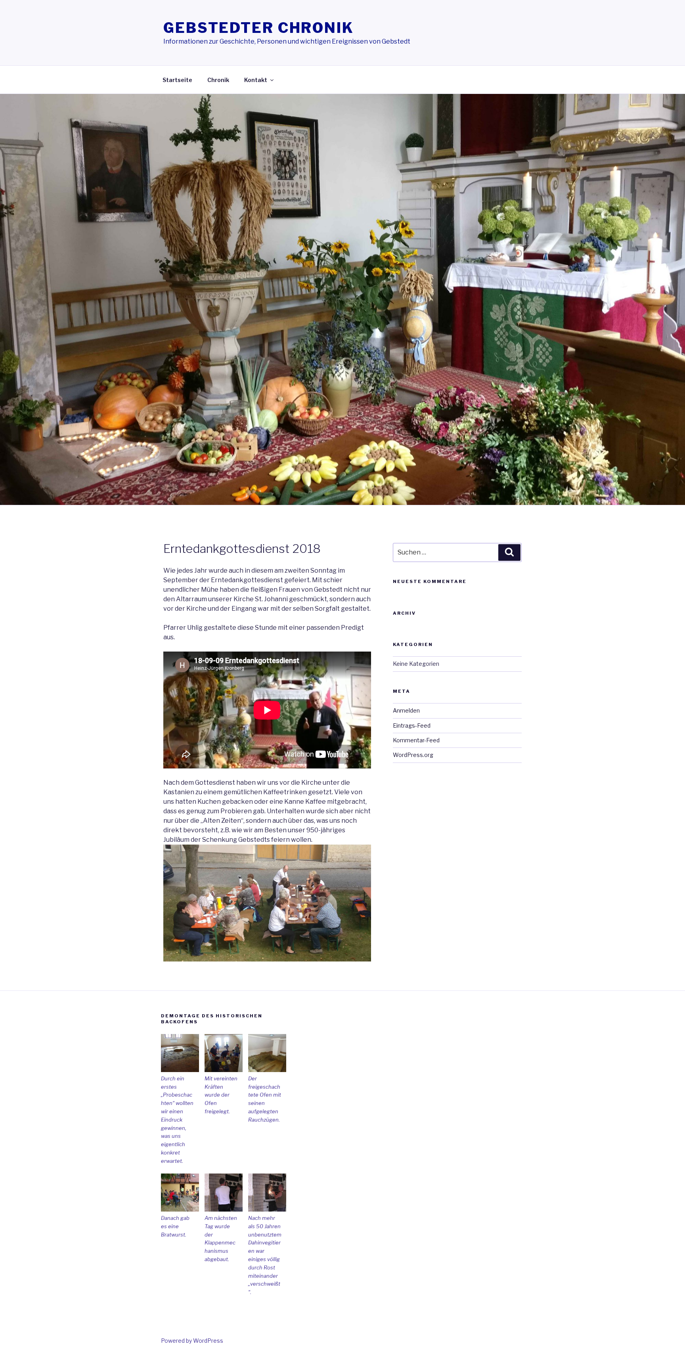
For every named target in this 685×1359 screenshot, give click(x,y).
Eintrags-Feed (412, 725)
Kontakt (255, 79)
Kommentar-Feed (416, 740)
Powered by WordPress (192, 1340)
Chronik (218, 79)
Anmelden (406, 710)
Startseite (177, 79)
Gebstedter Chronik (258, 27)
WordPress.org (413, 754)
